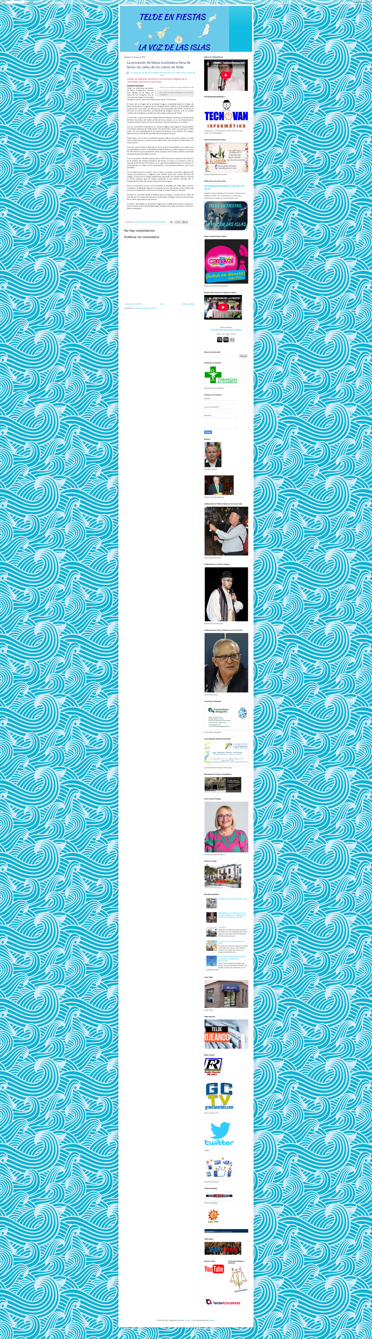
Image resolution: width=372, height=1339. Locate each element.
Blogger (212, 1320)
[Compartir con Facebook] (184, 222)
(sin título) (222, 927)
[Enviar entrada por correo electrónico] (171, 222)
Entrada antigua (188, 304)
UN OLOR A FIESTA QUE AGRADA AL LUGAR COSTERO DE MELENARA (231, 959)
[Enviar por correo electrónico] (175, 222)
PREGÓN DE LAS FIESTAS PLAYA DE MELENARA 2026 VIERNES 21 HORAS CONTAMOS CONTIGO (232, 915)
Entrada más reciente (133, 304)
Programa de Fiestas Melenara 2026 (232, 899)
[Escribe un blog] (178, 222)
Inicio (162, 304)
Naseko (188, 1320)
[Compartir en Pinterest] (186, 222)
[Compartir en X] (181, 222)
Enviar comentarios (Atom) (145, 308)
